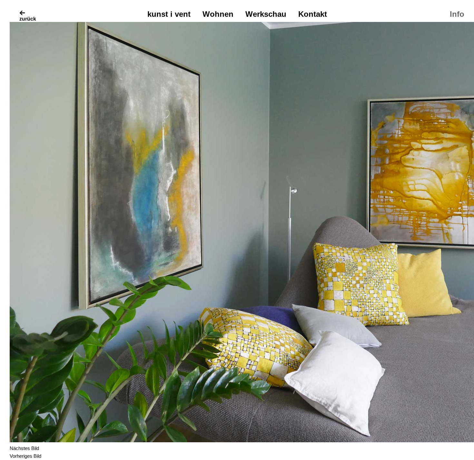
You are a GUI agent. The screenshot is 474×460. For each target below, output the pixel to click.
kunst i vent (169, 14)
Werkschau (265, 14)
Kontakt (312, 14)
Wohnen (217, 14)
